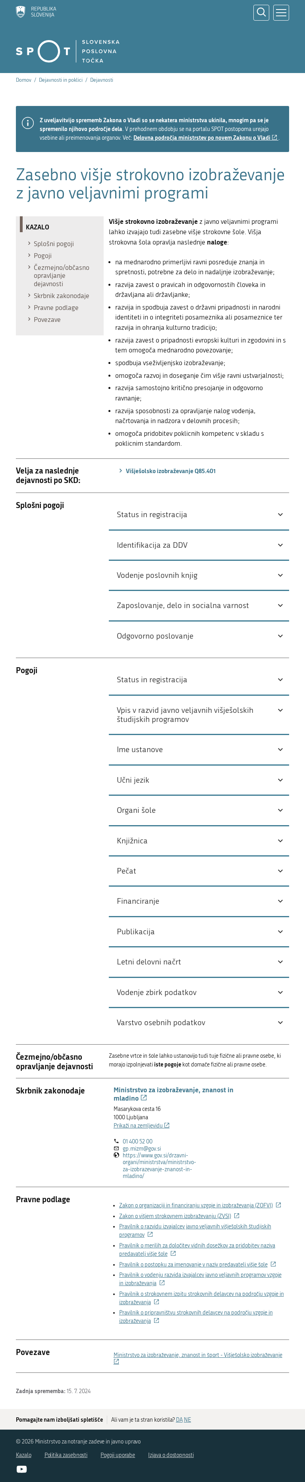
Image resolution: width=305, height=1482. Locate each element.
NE (187, 1420)
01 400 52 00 (137, 1141)
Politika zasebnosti (66, 1455)
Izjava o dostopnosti (171, 1455)
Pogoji (43, 256)
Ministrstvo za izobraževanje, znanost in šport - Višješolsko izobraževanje (198, 1358)
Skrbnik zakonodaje (61, 296)
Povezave (47, 319)
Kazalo (23, 1455)
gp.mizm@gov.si (142, 1148)
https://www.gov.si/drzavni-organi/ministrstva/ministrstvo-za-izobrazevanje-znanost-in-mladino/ (159, 1166)
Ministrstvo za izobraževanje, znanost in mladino (174, 1093)
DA (179, 1420)
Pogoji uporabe (117, 1455)
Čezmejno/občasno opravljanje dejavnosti (61, 275)
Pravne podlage (56, 308)
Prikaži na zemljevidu (142, 1125)
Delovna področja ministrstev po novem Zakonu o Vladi (205, 137)
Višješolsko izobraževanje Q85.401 (170, 470)
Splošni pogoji (54, 244)
